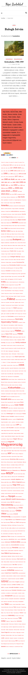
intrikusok (9, 359)
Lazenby (14, 419)
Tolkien (11, 612)
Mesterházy (7, 459)
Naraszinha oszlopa (14, 487)
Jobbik (21, 365)
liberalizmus (3, 424)
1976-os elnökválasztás (10, 176)
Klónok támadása (12, 390)
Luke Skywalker (10, 427)
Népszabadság (7, 505)
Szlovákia (14, 590)
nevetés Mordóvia (8, 493)
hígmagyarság (16, 351)
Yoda (13, 635)
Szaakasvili (11, 567)
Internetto (5, 359)
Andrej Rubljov (21, 208)
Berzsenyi (18, 228)
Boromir (4, 236)
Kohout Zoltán (21, 390)
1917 (11, 168)
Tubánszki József (4, 615)
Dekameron (3, 262)
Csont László (10, 259)
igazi (10, 356)
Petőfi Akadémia (4, 525)
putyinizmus (4, 536)
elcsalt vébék (20, 276)
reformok (2, 542)
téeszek (2, 618)
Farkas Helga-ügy (15, 290)
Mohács (16, 467)
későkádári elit (15, 410)
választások (11, 629)
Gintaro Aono (20, 316)
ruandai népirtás (11, 550)
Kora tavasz (20, 393)
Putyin (20, 533)
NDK (19, 487)
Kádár (17, 405)
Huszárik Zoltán (20, 348)
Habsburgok (7, 331)
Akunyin (11, 202)
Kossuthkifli (12, 396)
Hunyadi (6, 348)
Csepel (8, 256)
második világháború (16, 479)
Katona (6, 382)
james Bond (22, 362)
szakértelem (3, 575)
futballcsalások (19, 308)
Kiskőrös (2, 390)
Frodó (7, 308)
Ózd (15, 643)
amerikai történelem (7, 208)
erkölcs (7, 282)
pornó (17, 528)
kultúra (15, 402)
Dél (11, 270)
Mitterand (17, 464)
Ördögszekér (18, 643)
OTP (2, 519)
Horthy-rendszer (20, 342)
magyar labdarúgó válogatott (10, 436)
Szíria (2, 601)
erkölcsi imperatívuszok (13, 282)
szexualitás (6, 587)
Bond (2, 236)
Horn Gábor (13, 342)
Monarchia (15, 470)
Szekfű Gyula (21, 581)
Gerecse (24, 313)
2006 (17, 188)
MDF (10, 453)
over (4, 519)
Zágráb (2, 640)
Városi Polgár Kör (5, 632)
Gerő (6, 316)
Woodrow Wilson (9, 635)
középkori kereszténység (19, 416)
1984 (24, 179)
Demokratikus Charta (5, 265)
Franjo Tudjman (21, 305)
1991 (6, 185)
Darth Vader (18, 259)
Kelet (2, 385)
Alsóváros (18, 202)
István (25, 359)
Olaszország (11, 508)
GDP (16, 313)
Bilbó (17, 231)
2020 (13, 194)
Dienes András (23, 265)
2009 (3, 191)
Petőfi (17, 522)
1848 (15, 165)
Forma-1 (22, 302)
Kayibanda (15, 382)
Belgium (2, 228)
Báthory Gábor (20, 245)
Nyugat (11, 496)
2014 (7, 194)
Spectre (10, 564)
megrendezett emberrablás (6, 456)
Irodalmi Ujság (17, 359)
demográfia (14, 262)
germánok (3, 316)
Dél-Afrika (14, 270)
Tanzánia (23, 604)
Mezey (5, 462)
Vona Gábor (3, 629)
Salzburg (13, 556)
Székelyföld (11, 598)
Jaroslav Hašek (10, 365)
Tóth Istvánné (15, 618)
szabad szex (20, 567)
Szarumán (17, 578)
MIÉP (20, 464)
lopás (21, 424)
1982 (19, 179)
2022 (15, 194)
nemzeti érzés (9, 490)
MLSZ (23, 464)
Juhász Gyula (3, 370)
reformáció (7, 542)
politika (10, 528)
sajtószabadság (4, 556)
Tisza (5, 612)
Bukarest (23, 239)
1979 (22, 176)
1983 (21, 179)
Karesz (16, 379)
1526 (10, 165)
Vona (23, 626)
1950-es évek (17, 170)
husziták (15, 348)
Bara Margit (6, 225)
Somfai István (20, 561)
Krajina (22, 399)
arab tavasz (9, 214)
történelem (19, 621)
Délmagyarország (14, 273)
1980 (2, 179)
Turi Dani (16, 615)
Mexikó (2, 462)
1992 (9, 185)
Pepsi (2, 522)
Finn (25, 299)
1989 (13, 182)
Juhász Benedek (22, 368)
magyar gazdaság (17, 433)
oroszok (15, 514)
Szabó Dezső (8, 573)
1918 (15, 168)
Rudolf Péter (16, 550)
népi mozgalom (4, 502)
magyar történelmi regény (17, 447)
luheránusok (3, 427)
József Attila (9, 373)
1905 (24, 165)
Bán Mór (5, 245)
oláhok (17, 507)
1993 (12, 185)
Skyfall (16, 561)
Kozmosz (18, 399)
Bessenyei (22, 228)
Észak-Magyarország (5, 643)
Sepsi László (20, 559)
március (5, 476)
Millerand (24, 462)
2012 (15, 191)
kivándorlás (7, 390)
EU (20, 284)
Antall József (8, 211)
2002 (10, 188)
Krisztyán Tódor (4, 402)
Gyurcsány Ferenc (9, 322)
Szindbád (2, 590)
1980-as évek (9, 179)
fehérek (21, 293)
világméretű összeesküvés (17, 626)
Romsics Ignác (9, 547)
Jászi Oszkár (21, 370)
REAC (16, 539)
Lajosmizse (10, 419)
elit (23, 276)
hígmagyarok (11, 351)
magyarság (3, 447)
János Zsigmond (15, 370)
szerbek (14, 584)
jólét (6, 373)
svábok (3, 567)
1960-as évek (15, 173)
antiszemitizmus (15, 211)
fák (14, 310)
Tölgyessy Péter (13, 621)
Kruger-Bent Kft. (10, 402)
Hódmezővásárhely (4, 353)
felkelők (15, 296)
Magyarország (18, 58)
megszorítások (14, 456)
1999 (24, 185)
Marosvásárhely (23, 450)
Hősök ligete (14, 353)
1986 (5, 182)
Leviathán (21, 422)
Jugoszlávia (7, 368)
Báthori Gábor (15, 245)
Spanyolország (6, 564)
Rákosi (6, 553)
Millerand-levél (3, 464)
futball (15, 308)
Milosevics (9, 464)
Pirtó (5, 528)
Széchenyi (7, 598)
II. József (13, 356)
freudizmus (3, 308)
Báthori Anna (10, 245)
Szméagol (24, 590)
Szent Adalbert (3, 584)
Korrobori (24, 393)
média (22, 479)
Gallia (24, 310)
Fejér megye (11, 296)
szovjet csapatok (14, 593)
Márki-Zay (9, 476)
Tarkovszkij (11, 607)
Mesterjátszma (21, 459)
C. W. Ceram (16, 248)
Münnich (23, 482)
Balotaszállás (20, 222)
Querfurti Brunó (20, 536)
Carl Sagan (21, 248)
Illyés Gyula (18, 356)
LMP (17, 425)
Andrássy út (3, 211)
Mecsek (17, 453)
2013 (3, 194)
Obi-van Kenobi (16, 505)
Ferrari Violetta (3, 299)
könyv (5, 413)
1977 (16, 176)
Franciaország (8, 305)
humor (23, 345)
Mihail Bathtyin (19, 462)
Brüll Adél (7, 239)
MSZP (10, 473)
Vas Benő (10, 626)
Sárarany (5, 601)
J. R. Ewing (8, 362)
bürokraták (11, 248)
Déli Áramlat (8, 273)
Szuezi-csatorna (22, 595)
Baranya (10, 225)
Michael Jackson (10, 462)
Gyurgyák (20, 322)
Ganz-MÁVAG (12, 313)
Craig (6, 253)
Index (23, 356)
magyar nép (16, 439)
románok (20, 547)
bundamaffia (12, 242)
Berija (9, 228)
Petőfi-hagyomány (22, 522)
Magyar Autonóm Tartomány (9, 430)
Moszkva (23, 470)
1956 (5, 173)
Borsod (8, 236)
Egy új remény (14, 276)
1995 (19, 185)
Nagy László (3, 487)
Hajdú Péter (12, 331)
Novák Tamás (20, 493)
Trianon (21, 612)
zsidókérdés (7, 638)
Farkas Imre (6, 293)
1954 (24, 170)
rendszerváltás (15, 542)
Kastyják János (20, 379)
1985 (2, 182)
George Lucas (19, 313)
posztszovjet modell (13, 530)
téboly (22, 615)
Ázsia (19, 640)
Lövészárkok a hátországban (19, 427)
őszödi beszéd (17, 646)
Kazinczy (19, 382)
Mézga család (3, 482)
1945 (11, 170)
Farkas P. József (12, 293)
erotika (2, 284)
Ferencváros (22, 296)
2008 (21, 188)
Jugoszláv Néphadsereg (13, 368)
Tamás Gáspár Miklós (17, 604)
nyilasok (6, 496)
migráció (15, 462)
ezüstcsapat (15, 287)
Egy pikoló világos (8, 276)
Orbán (21, 508)
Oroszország (5, 516)
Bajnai (16, 219)
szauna (21, 578)
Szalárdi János (23, 575)
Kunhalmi (18, 402)
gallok (2, 313)
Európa (4, 287)
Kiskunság (23, 388)
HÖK (4, 351)
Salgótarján (9, 556)
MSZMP (3, 473)
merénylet (3, 459)
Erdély (3, 282)
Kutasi (9, 405)
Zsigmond (11, 638)
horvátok (14, 345)
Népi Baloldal (14, 4)
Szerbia (18, 584)
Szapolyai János (4, 578)
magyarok (11, 441)
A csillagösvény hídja (21, 194)
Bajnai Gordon (22, 219)
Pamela (13, 519)
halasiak (22, 331)
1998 (21, 185)
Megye (18, 456)
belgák (6, 228)
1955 (2, 173)
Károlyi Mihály (3, 410)
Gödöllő (15, 325)
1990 (17, 182)
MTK (17, 473)
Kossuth (8, 396)
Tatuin (14, 607)
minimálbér (13, 464)
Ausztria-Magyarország (7, 217)
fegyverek (18, 293)
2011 (11, 191)
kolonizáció (3, 393)
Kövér (15, 413)
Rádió (2, 553)
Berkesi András (13, 228)
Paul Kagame (23, 519)
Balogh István (8, 222)
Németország (20, 499)
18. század (11, 162)
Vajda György (5, 626)
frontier (9, 308)
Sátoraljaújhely (20, 601)
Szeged (17, 581)
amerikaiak (11, 205)
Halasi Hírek (8, 334)
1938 (9, 170)
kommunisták (8, 393)
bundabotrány (6, 242)
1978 (19, 176)
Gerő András (11, 316)
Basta (13, 225)
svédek (7, 567)
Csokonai (6, 259)
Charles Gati (13, 251)
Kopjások (15, 393)
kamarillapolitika (16, 376)
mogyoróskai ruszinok (10, 467)
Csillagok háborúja (15, 256)
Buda (11, 239)
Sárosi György (15, 601)
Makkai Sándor (17, 450)
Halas (18, 330)
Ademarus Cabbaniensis (11, 197)
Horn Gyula (8, 342)
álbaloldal (3, 646)
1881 (22, 165)
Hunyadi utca (10, 348)
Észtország (11, 643)
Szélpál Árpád (22, 598)
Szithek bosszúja (8, 590)
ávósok (7, 646)
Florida (2, 302)
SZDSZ (4, 581)
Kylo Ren (12, 405)
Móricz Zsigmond (17, 482)
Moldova (4, 470)
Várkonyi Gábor (16, 629)
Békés (2, 248)
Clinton (23, 251)
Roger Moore (3, 547)
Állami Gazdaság (12, 640)
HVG (2, 351)
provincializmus (11, 533)
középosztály (4, 419)
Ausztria (24, 214)
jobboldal (2, 368)
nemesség (22, 487)
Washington (3, 635)
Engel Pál (20, 279)
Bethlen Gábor (6, 231)
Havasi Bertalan (6, 339)
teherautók (19, 607)
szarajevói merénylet (11, 578)
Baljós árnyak (3, 222)
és (13, 646)
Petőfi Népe (9, 525)
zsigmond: (15, 638)
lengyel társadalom (4, 422)
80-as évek (6, 165)
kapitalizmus (4, 379)
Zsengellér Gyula (20, 635)
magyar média (18, 436)
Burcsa (16, 242)
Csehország (18, 253)
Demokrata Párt (20, 262)
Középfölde (7, 416)
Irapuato (12, 359)
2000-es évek (4, 188)
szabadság (10, 570)
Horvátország (18, 345)
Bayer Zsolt (20, 225)
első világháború (11, 279)
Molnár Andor (9, 470)
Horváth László (9, 345)
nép (24, 499)
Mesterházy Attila (14, 459)
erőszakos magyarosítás (9, 284)
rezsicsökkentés (15, 544)
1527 (13, 165)
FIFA (23, 299)
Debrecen (23, 259)
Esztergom (16, 284)
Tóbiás (5, 618)
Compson (3, 253)
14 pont (2, 162)
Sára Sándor (9, 601)
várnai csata (22, 629)
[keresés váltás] (26, 13)
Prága (15, 533)
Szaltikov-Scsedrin (16, 575)
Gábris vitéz (6, 325)
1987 (8, 182)
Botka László (13, 236)
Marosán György (4, 453)
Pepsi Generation (7, 522)
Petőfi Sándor (14, 525)
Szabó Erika (15, 573)
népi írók (12, 502)
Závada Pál (6, 640)
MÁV (19, 473)
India (2, 359)
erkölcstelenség (21, 282)
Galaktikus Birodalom (19, 310)
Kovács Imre (14, 399)
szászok (2, 598)
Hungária (2, 348)
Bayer (16, 225)
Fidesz (11, 299)
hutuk (24, 348)
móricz (10, 482)
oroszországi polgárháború (16, 516)
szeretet (21, 584)
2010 (7, 191)
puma (18, 533)
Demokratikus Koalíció (14, 265)
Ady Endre (21, 197)
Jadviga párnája (13, 362)
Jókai (25, 370)
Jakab (18, 362)
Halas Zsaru (9, 337)
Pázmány (12, 536)
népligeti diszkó (17, 502)
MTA (15, 473)
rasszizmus (11, 539)
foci (4, 302)
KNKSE (17, 390)
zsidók (2, 638)
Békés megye (6, 248)
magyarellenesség (4, 433)
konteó (12, 393)
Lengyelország (19, 419)
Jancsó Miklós (3, 365)
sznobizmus (3, 593)
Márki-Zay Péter (15, 476)
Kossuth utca (6, 399)
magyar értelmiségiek (7, 450)
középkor (12, 416)
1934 (4, 170)
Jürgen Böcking (17, 373)
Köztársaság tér (19, 413)
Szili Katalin (21, 587)
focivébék (7, 302)
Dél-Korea (18, 270)
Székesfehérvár (16, 598)
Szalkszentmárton (9, 575)
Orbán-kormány (5, 510)
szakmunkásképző (21, 573)
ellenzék (2, 279)
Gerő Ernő (16, 316)
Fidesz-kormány (19, 299)
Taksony (10, 604)
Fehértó (6, 296)
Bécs (25, 245)
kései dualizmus (9, 410)
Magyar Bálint (16, 430)
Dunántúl (8, 270)
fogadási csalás (18, 302)
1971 (2, 176)
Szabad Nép (15, 567)
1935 (6, 170)
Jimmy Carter (15, 365)
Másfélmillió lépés (21, 476)
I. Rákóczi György (20, 353)
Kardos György (11, 379)
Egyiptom (2, 276)
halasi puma (15, 334)
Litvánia (14, 424)
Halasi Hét (3, 334)
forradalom (3, 305)
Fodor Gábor (12, 302)
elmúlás (6, 279)
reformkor (23, 539)
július (13, 373)
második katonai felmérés (5, 479)
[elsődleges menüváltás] (2, 13)
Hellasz (15, 339)
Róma (20, 553)
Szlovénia (19, 590)
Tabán (6, 604)
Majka (13, 450)
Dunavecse (3, 270)
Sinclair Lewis (12, 561)
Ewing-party (10, 287)
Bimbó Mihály (20, 231)
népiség (8, 502)
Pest (11, 522)
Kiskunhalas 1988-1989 (14, 61)
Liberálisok (8, 424)
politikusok (14, 528)
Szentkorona (9, 584)
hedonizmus (11, 339)
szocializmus (8, 593)
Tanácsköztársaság (4, 607)
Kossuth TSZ (17, 396)
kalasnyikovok (10, 376)
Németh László (11, 499)
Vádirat (7, 629)
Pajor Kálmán (8, 519)
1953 (22, 170)
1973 (4, 176)
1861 (20, 165)
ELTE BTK (16, 279)
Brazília (20, 236)
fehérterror (3, 296)
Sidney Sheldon (6, 561)
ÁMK (16, 640)
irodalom (21, 359)
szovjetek (19, 593)
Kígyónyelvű (21, 410)
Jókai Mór (3, 373)
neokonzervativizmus (17, 490)
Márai (21, 473)
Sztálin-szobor (15, 595)
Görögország (20, 325)
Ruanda (5, 550)
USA (2, 626)
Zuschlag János (21, 638)
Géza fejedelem (11, 325)
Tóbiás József (10, 618)
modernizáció (3, 467)
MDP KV (13, 453)
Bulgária (2, 242)
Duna (21, 268)
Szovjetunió (8, 596)
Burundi (19, 242)
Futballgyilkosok (4, 310)
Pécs (16, 536)
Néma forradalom (18, 496)
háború (7, 351)
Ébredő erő (23, 640)
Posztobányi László (6, 530)
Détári (19, 273)
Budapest (17, 239)
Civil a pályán (18, 251)
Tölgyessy (8, 621)
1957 (9, 173)
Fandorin (19, 287)
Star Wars (14, 564)
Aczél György (3, 197)
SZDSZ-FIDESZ (12, 581)
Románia (15, 547)
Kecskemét (23, 382)
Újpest (22, 643)
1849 (17, 165)
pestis (14, 522)
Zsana (16, 635)
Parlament (18, 519)
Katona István (10, 382)
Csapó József (13, 253)
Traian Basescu (16, 612)
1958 (11, 173)
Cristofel (8, 253)
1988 (11, 182)
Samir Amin (17, 556)
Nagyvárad (8, 487)
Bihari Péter (13, 231)
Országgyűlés (23, 516)
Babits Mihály (12, 219)
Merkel (21, 456)
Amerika (5, 205)
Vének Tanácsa (13, 632)
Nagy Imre (16, 485)
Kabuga (21, 373)
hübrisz (10, 353)
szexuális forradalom (14, 587)
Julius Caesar (9, 370)
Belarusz (23, 225)
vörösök (22, 632)
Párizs (9, 536)
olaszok (6, 507)
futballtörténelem (10, 310)
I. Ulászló (7, 356)
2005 (13, 188)
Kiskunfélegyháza (4, 388)
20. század (20, 162)
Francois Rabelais (14, 305)
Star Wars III (20, 564)
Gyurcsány (19, 319)
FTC (12, 308)
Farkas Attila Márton (8, 290)
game (5, 313)
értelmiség (11, 646)
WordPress (18, 672)
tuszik (20, 615)
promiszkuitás (5, 533)
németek (3, 499)
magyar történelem (9, 447)
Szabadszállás (3, 570)
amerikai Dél (15, 205)
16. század (6, 162)
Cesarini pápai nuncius (5, 251)
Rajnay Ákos (6, 539)
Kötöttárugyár (9, 413)
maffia (2, 430)
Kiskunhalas (9, 58)
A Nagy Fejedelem (15, 208)
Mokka (19, 467)
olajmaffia (2, 507)
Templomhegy (23, 607)
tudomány (11, 615)
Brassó (17, 236)
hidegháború (19, 339)
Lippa (11, 424)
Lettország (17, 422)
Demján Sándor (8, 262)
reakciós (19, 539)
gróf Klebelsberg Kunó (11, 319)
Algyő (14, 202)
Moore (19, 470)
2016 (11, 194)
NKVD (17, 493)
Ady (16, 197)
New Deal (13, 493)
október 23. (21, 505)
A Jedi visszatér (6, 202)
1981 (16, 179)
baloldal (15, 222)
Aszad (13, 214)
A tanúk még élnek (18, 214)
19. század (15, 162)
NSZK (2, 496)
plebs (8, 528)
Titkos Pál (8, 612)
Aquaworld (5, 214)
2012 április (20, 191)
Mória (8, 482)
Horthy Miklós (3, 345)
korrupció (3, 396)
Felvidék (18, 296)
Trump (25, 612)
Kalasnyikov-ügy (4, 376)
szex (2, 587)
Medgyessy (21, 453)
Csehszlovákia (3, 256)
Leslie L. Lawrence (11, 422)
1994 (15, 185)
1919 (19, 168)
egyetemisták (23, 273)
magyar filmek (10, 433)
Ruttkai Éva (21, 550)
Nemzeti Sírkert (4, 490)
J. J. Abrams (3, 362)
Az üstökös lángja (6, 219)
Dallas (15, 259)
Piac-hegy (19, 525)
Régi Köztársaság (13, 553)
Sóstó (2, 604)
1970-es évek (22, 173)
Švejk (21, 646)
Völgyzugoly (18, 632)
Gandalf (7, 313)
